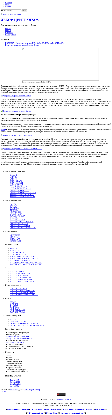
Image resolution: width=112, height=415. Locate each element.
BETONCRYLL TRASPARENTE (22, 256)
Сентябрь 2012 (15, 384)
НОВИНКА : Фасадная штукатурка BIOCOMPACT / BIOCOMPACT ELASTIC (35, 43)
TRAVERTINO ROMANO (19, 191)
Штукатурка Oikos (36, 413)
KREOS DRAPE (16, 181)
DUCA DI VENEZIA (17, 216)
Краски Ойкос (52, 413)
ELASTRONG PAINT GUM (20, 260)
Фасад (3, 130)
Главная (8, 29)
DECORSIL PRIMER (17, 312)
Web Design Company (32, 390)
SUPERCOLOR (15, 241)
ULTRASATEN (15, 239)
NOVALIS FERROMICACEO (21, 279)
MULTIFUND (15, 235)
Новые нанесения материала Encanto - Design (22, 45)
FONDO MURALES (17, 310)
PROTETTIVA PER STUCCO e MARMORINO (27, 325)
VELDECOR (14, 250)
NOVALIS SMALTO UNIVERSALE (23, 281)
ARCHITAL (14, 248)
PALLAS (13, 204)
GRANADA (14, 208)
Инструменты (10, 35)
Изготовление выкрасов (15, 342)
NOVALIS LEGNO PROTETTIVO (22, 293)
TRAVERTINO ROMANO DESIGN (23, 193)
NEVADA (13, 206)
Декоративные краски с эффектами (46, 409)
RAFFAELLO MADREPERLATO (22, 197)
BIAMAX (13, 175)
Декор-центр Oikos (64, 399)
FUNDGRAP (14, 308)
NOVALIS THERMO (17, 271)
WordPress (14, 390)
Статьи (7, 5)
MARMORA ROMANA (18, 187)
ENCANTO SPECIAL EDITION (21, 222)
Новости (8, 3)
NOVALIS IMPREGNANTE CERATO (24, 295)
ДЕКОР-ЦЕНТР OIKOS (20, 20)
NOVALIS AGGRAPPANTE (20, 275)
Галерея (8, 31)
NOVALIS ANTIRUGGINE (20, 273)
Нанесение (9, 33)
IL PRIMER (14, 306)
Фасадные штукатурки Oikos (71, 413)
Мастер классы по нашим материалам (20, 338)
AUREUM (13, 177)
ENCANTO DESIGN (17, 220)
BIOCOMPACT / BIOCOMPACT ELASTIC (26, 264)
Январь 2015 (14, 380)
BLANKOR (14, 304)
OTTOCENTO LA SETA (19, 224)
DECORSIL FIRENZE (18, 252)
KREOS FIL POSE (16, 183)
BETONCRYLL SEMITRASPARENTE (24, 258)
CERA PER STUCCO (18, 321)
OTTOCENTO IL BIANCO (20, 226)
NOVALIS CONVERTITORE (20, 277)
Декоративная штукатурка (18, 409)
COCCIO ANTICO (17, 185)
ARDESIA (13, 179)
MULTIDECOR (15, 212)
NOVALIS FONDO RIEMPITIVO (22, 291)
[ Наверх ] (4, 392)
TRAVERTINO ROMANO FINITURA (24, 323)
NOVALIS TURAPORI (18, 289)
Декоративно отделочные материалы (77, 409)
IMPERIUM (14, 210)
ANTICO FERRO (16, 214)
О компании (9, 7)
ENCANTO (14, 218)
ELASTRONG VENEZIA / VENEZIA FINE (26, 262)
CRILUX (13, 302)
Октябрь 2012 (15, 382)
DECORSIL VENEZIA (18, 254)
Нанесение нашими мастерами (17, 337)
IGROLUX (14, 319)
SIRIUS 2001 (14, 237)
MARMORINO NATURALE (20, 189)
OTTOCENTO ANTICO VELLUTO (23, 228)
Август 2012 (14, 386)
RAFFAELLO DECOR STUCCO (22, 195)
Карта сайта (100, 409)
